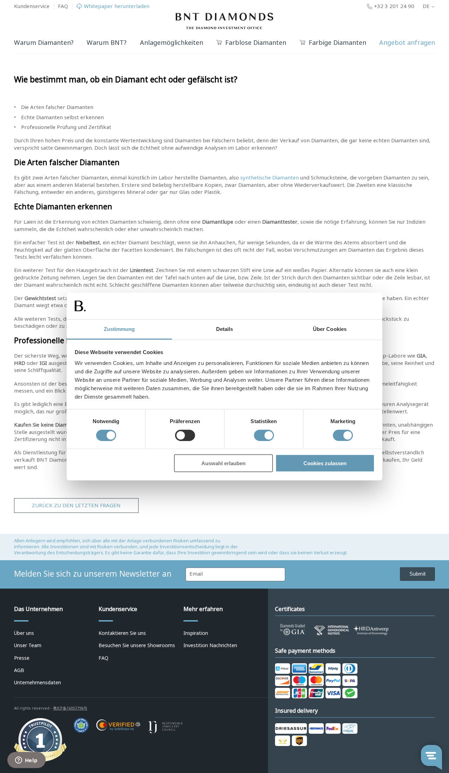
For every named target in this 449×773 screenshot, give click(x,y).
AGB (19, 670)
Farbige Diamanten (337, 43)
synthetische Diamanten (269, 178)
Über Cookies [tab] (330, 329)
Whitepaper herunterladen (116, 6)
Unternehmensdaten (37, 682)
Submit (417, 574)
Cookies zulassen (325, 463)
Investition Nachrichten (210, 645)
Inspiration (195, 633)
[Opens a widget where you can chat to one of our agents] (26, 760)
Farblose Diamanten (255, 43)
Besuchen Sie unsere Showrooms (137, 645)
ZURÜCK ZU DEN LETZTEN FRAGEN (76, 505)
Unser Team (27, 645)
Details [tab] (224, 329)
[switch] (185, 435)
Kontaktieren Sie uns (122, 633)
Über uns (24, 633)
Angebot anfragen (407, 42)
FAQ (63, 6)
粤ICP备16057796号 (70, 708)
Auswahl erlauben (223, 463)
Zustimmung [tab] (119, 329)
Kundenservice (31, 6)
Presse (21, 658)
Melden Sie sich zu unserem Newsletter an (93, 574)
